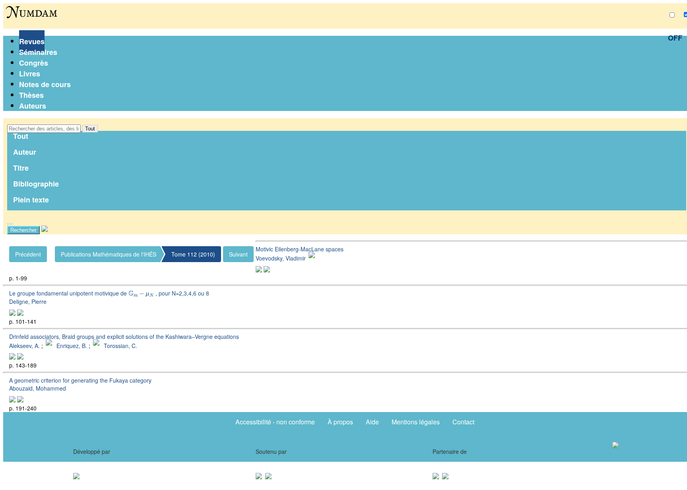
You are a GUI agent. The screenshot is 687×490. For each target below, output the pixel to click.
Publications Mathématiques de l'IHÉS (108, 254)
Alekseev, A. (24, 345)
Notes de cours (45, 84)
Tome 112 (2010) (193, 254)
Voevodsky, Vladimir (281, 258)
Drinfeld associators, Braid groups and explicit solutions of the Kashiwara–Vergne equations (124, 336)
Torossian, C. (120, 345)
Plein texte (31, 199)
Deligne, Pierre (28, 301)
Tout (90, 129)
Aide (372, 421)
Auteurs (32, 106)
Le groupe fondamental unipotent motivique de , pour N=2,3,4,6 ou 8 (109, 293)
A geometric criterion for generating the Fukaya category (80, 380)
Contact (463, 421)
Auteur (24, 152)
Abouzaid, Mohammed (37, 388)
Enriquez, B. (71, 345)
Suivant (238, 254)
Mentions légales (416, 421)
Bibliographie (36, 184)
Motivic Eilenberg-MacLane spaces (300, 249)
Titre (21, 168)
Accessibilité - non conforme (275, 421)
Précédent (28, 254)
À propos (340, 421)
